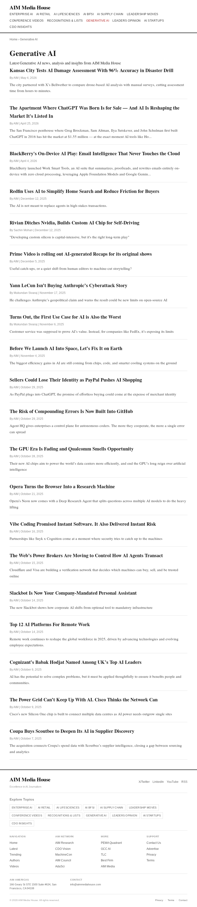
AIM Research (64, 843)
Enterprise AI (21, 14)
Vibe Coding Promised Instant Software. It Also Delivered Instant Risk (83, 523)
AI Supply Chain (110, 14)
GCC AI (106, 849)
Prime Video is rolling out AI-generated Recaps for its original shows (81, 253)
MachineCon (63, 854)
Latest (14, 849)
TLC (103, 854)
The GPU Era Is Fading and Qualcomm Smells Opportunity (72, 448)
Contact (183, 900)
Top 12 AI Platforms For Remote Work (50, 624)
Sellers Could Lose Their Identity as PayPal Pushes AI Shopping (76, 379)
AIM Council (63, 860)
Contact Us (154, 843)
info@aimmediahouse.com (85, 884)
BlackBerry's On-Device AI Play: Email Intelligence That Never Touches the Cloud (95, 153)
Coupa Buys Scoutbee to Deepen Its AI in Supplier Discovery (72, 731)
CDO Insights (21, 27)
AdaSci (60, 866)
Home (14, 39)
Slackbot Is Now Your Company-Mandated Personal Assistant (73, 592)
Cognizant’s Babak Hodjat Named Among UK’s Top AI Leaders (76, 662)
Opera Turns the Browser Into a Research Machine (62, 486)
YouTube (173, 782)
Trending (15, 854)
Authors (15, 860)
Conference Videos (27, 20)
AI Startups (154, 20)
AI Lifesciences (67, 14)
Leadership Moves (142, 14)
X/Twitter (144, 782)
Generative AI (97, 20)
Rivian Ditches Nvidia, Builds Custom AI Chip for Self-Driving (74, 222)
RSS (184, 782)
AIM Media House (30, 7)
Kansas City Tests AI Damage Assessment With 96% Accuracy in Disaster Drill (91, 70)
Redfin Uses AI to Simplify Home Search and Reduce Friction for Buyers (84, 191)
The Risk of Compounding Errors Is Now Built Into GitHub (71, 411)
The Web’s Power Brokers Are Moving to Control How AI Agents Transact (86, 555)
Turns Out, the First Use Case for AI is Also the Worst (65, 316)
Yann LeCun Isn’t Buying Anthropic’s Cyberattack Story (68, 285)
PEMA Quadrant (111, 843)
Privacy (151, 854)
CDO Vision (63, 849)
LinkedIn (158, 782)
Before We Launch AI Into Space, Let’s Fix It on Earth (66, 348)
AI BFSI (88, 14)
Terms (150, 860)
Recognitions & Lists (65, 20)
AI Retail (43, 14)
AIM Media (108, 866)
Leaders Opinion (126, 20)
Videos (14, 866)
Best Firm (107, 860)
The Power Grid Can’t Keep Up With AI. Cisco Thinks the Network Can (84, 699)
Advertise (153, 849)
